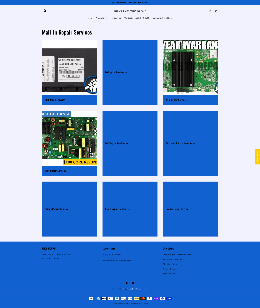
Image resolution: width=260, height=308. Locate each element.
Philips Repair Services (56, 209)
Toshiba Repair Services (177, 209)
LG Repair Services (114, 72)
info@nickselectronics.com (117, 260)
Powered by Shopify (141, 303)
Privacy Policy (169, 269)
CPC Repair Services (55, 99)
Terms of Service (171, 274)
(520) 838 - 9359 (112, 254)
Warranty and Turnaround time (177, 255)
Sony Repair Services (55, 170)
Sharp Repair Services (116, 209)
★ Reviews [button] (257, 156)
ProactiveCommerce (136, 289)
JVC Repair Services (115, 143)
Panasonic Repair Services (179, 143)
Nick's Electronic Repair (126, 303)
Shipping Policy (170, 264)
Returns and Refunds (172, 259)
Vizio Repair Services (176, 99)
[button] (45, 11)
